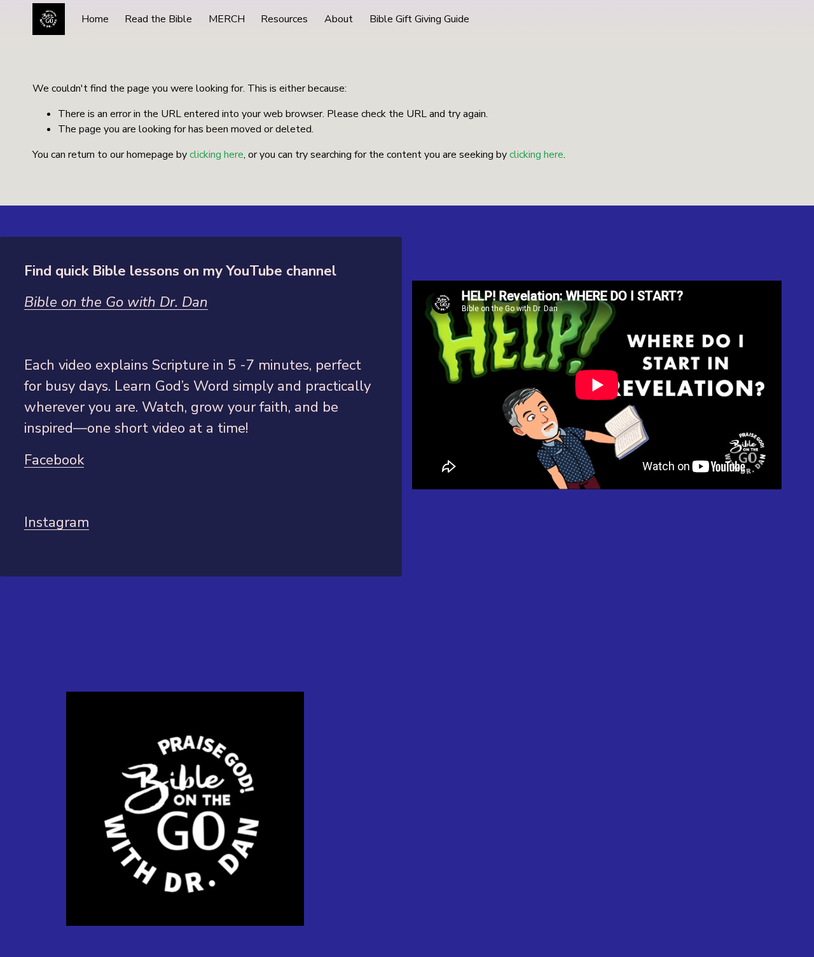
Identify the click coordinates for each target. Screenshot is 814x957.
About (338, 19)
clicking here (217, 155)
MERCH (227, 19)
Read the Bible (158, 19)
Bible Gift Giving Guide (419, 19)
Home (95, 19)
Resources (284, 19)
